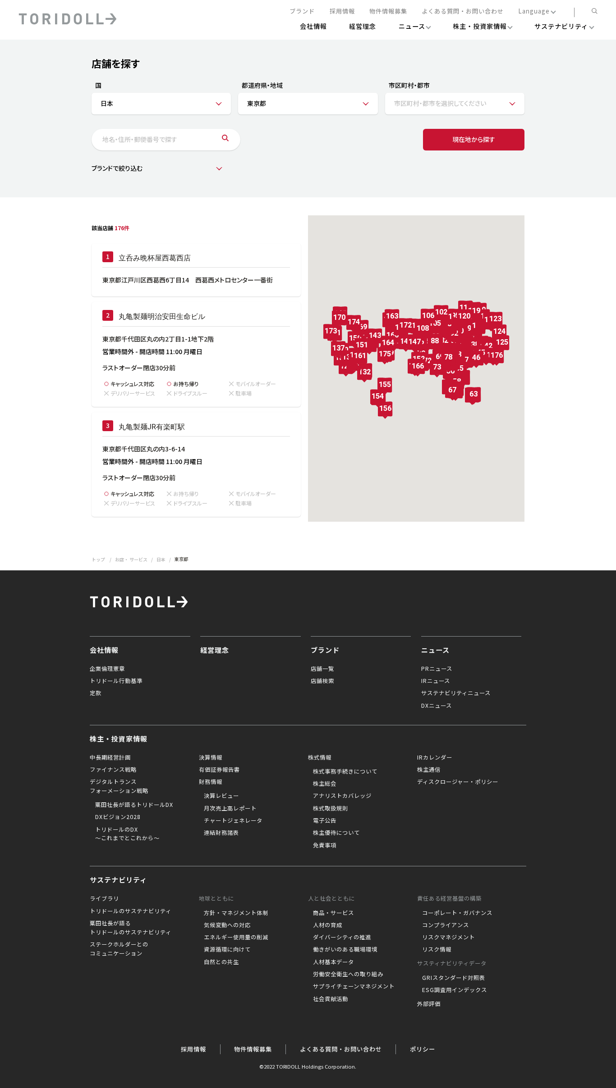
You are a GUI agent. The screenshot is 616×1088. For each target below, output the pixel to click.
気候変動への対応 (227, 925)
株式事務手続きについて (345, 771)
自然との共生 (221, 962)
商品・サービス (333, 913)
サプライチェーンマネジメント (354, 986)
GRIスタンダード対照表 (453, 978)
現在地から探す (473, 139)
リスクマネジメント (448, 937)
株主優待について (336, 833)
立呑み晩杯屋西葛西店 (155, 258)
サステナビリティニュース (456, 693)
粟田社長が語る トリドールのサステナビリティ (130, 927)
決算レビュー (221, 796)
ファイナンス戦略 (113, 769)
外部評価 (429, 1004)
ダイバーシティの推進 (342, 937)
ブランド (302, 11)
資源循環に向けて (227, 949)
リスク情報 (436, 949)
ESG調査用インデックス (454, 990)
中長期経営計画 (110, 757)
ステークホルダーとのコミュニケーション (119, 948)
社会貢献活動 (330, 999)
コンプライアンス (445, 925)
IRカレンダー (434, 757)
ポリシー (422, 1049)
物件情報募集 (388, 11)
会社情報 (104, 650)
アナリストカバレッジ (342, 796)
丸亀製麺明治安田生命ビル (162, 316)
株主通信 (429, 769)
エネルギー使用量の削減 (236, 937)
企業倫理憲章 (107, 669)
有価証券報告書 (219, 769)
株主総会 (324, 783)
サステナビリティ (118, 879)
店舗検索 (322, 681)
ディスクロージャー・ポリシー (457, 782)
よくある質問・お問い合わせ (463, 11)
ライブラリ (104, 898)
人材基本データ (333, 962)
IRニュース (435, 681)
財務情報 (210, 782)
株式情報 (319, 757)
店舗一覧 (322, 669)
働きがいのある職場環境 (345, 949)
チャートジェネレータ (233, 820)
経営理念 (214, 650)
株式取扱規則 (330, 808)
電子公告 (324, 820)
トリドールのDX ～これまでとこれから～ (127, 833)
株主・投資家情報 (118, 738)
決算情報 (210, 757)
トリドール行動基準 (116, 681)
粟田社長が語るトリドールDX (134, 805)
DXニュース (436, 705)
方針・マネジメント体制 (236, 913)
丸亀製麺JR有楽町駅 (152, 427)
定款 (95, 693)
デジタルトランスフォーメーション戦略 (119, 786)
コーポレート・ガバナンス (457, 913)
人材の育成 (327, 925)
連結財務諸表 (221, 833)
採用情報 (342, 11)
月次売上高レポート (230, 808)
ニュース (435, 650)
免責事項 (324, 845)
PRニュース (436, 669)
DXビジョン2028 (118, 817)
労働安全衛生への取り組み (348, 974)
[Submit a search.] (225, 139)
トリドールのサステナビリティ (130, 911)
